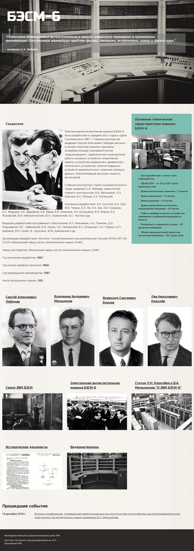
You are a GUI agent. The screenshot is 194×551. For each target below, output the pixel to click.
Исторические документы (27, 447)
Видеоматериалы (84, 447)
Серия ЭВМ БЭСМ (19, 388)
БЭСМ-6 (33, 16)
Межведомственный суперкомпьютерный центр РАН (32, 535)
